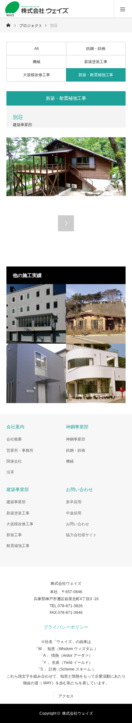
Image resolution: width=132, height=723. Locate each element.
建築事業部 (16, 502)
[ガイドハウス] (96, 314)
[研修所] (36, 314)
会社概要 (14, 439)
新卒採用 (73, 502)
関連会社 (14, 461)
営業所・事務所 (19, 450)
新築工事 (14, 535)
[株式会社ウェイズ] (68, 9)
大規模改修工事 (36, 75)
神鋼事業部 (75, 439)
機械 (36, 62)
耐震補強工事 (17, 546)
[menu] (123, 9)
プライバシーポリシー (66, 627)
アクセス (66, 696)
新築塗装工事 (95, 62)
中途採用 (73, 513)
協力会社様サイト (81, 535)
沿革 (10, 472)
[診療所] (96, 373)
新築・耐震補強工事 (95, 75)
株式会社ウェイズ (66, 583)
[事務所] (36, 373)
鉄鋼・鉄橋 (95, 48)
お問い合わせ (77, 524)
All (36, 48)
